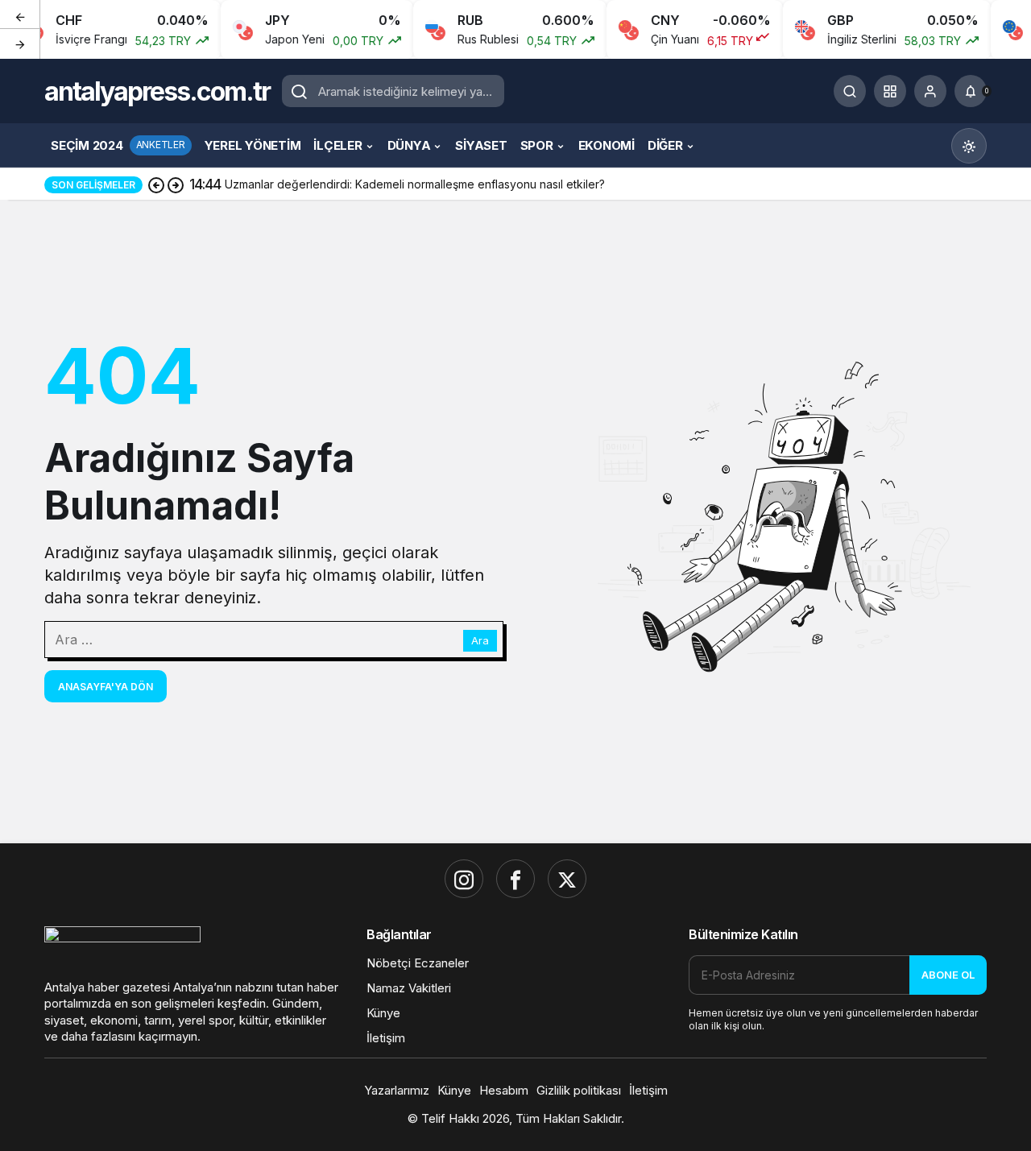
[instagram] (464, 878)
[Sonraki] (20, 43)
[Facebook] (515, 878)
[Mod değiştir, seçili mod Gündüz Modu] (969, 146)
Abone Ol (948, 974)
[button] (890, 91)
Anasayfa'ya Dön (105, 687)
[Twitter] (567, 878)
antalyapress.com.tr (157, 91)
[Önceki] (20, 15)
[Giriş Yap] (930, 91)
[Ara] (850, 91)
